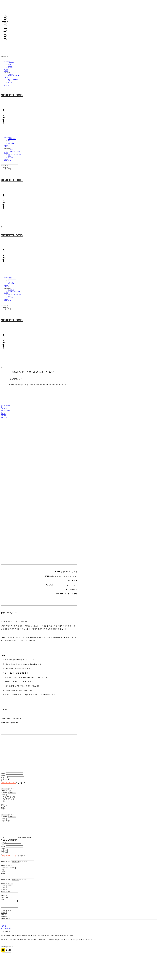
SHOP (6, 77)
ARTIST (6, 71)
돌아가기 (3, 886)
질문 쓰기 (3, 842)
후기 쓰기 (3, 801)
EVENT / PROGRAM (13, 79)
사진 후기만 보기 (9, 797)
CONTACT (7, 85)
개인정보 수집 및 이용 (8, 783)
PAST (9, 64)
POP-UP (10, 66)
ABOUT (6, 69)
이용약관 (3, 926)
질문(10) (3, 415)
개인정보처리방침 (6, 929)
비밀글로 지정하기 (7, 865)
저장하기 (3, 795)
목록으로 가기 (5, 868)
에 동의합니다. (13, 783)
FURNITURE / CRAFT (13, 76)
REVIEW (10, 82)
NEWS (6, 84)
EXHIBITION (7, 61)
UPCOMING (11, 62)
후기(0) (3, 414)
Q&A (9, 81)
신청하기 (3, 912)
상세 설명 (4, 409)
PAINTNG (10, 74)
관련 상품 (4, 417)
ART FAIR (10, 67)
